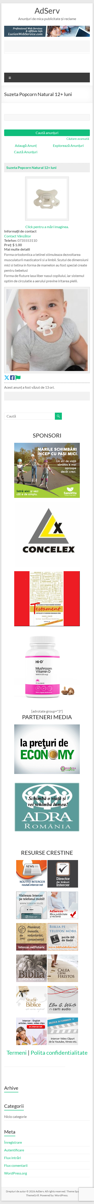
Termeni (17, 1052)
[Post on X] (6, 377)
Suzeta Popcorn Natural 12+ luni (31, 167)
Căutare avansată (77, 138)
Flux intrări (12, 1158)
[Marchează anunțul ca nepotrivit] (18, 377)
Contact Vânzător (17, 236)
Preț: (8, 245)
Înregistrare (13, 1142)
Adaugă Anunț (26, 145)
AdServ (47, 10)
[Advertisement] (49, 46)
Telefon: (10, 240)
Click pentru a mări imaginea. (47, 227)
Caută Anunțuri (25, 152)
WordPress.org (15, 1173)
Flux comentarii (16, 1165)
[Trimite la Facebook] (12, 377)
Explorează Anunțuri (68, 145)
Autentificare (14, 1150)
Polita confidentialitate (59, 1052)
